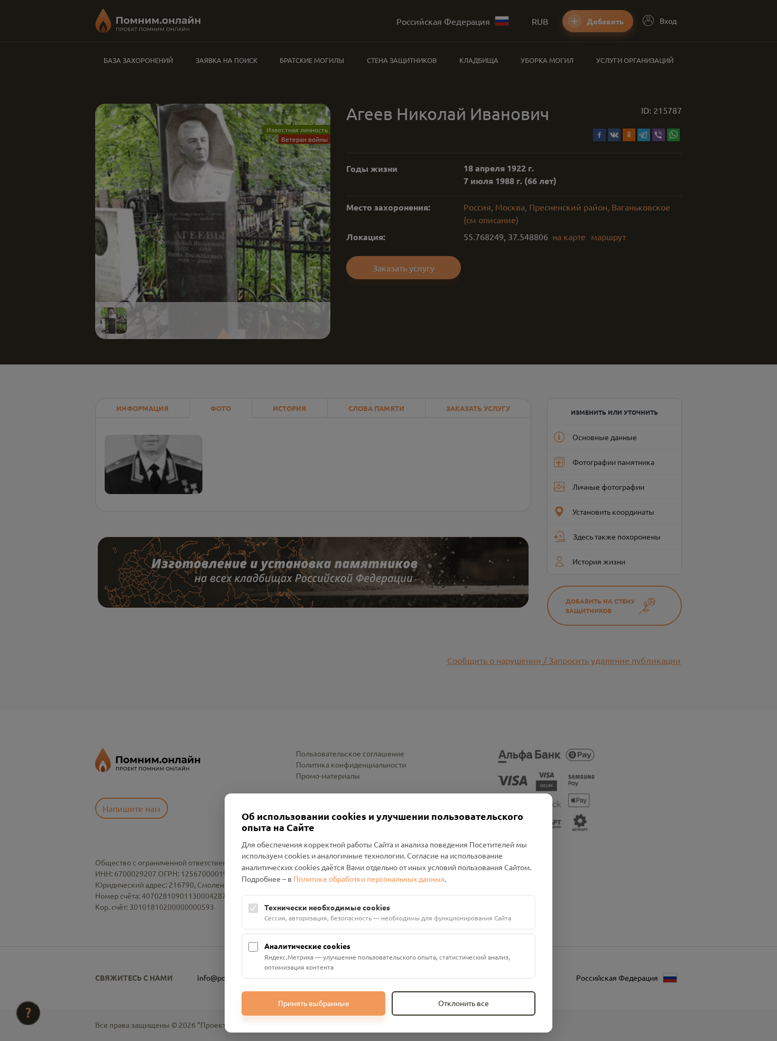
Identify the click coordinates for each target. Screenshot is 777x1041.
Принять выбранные (313, 1003)
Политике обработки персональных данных (369, 878)
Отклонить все (463, 1003)
